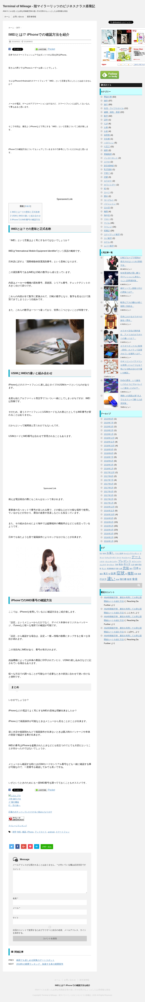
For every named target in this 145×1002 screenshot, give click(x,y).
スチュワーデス (110, 557)
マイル (107, 223)
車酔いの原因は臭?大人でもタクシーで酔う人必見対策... (131, 399)
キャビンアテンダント (131, 553)
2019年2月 (109, 430)
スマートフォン (63, 832)
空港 (135, 574)
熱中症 (107, 215)
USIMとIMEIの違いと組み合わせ (25, 216)
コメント (17, 869)
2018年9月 (109, 449)
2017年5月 (109, 488)
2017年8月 (109, 476)
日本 (136, 568)
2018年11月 (109, 442)
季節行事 (108, 97)
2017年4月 (109, 491)
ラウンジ (108, 227)
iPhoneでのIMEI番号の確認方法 (25, 219)
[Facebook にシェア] (9, 49)
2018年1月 (109, 468)
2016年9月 (109, 518)
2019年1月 (109, 434)
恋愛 (106, 177)
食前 (129, 579)
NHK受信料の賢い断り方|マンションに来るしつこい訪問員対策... (130, 277)
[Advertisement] (32, 180)
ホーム (7, 17)
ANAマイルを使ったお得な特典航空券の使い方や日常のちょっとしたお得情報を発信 (72, 990)
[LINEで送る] (41, 49)
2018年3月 (109, 465)
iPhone (30, 832)
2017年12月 (109, 472)
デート (136, 557)
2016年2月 (109, 537)
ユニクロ (103, 564)
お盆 (106, 131)
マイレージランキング (17, 826)
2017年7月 (109, 480)
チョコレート (126, 557)
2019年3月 (109, 426)
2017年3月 (109, 495)
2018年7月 (109, 457)
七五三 (107, 146)
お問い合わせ (18, 17)
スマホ (107, 162)
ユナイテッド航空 (112, 234)
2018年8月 (109, 453)
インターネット (111, 158)
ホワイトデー (110, 185)
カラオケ (108, 181)
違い (111, 578)
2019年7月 (109, 423)
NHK (104, 553)
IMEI (19, 832)
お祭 (106, 127)
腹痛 (139, 574)
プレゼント (124, 561)
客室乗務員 (111, 568)
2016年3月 (109, 533)
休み (121, 564)
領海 (117, 579)
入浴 (132, 564)
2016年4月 (109, 530)
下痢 (116, 564)
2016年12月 (109, 507)
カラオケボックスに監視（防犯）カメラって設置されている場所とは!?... (131, 350)
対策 (117, 568)
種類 (130, 573)
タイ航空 (108, 238)
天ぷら (104, 568)
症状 (121, 573)
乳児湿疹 (108, 169)
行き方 (103, 579)
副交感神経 (109, 165)
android (51, 832)
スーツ (107, 192)
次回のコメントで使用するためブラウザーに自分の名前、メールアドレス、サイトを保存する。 (49, 931)
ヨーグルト (109, 200)
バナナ (102, 561)
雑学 (14, 832)
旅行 (106, 104)
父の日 (107, 208)
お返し (110, 553)
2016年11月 (109, 510)
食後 (134, 579)
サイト (16, 917)
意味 (126, 568)
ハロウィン (109, 143)
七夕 (106, 123)
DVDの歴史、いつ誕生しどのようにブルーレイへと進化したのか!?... (131, 384)
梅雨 (106, 211)
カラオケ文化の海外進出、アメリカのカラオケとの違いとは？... (131, 334)
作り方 (127, 564)
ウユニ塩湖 (119, 553)
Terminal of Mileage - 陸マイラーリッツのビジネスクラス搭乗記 (49, 6)
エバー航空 (109, 246)
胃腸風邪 (108, 154)
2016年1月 (109, 541)
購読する (107, 85)
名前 (15, 898)
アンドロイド (41, 832)
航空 (106, 116)
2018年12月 (109, 438)
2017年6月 (109, 484)
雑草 (106, 150)
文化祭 (107, 139)
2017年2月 (109, 499)
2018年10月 (109, 446)
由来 (113, 573)
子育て (107, 173)
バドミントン (110, 204)
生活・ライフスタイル (114, 108)
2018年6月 (109, 461)
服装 (101, 574)
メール (16, 908)
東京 (105, 573)
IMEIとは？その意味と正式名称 (25, 212)
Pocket (51, 49)
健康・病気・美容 (112, 112)
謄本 (106, 196)
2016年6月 (109, 522)
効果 (136, 564)
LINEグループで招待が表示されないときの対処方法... (131, 261)
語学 (106, 120)
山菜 (120, 568)
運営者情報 (31, 17)
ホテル (107, 242)
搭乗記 (107, 230)
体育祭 (107, 135)
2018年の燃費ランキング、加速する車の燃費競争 (39, 964)
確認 (24, 832)
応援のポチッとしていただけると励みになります (30, 812)
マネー (107, 219)
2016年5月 (109, 526)
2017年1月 (109, 503)
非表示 (27, 206)
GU (101, 553)
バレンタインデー (111, 561)
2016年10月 (109, 514)
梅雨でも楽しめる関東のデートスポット (35, 960)
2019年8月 (109, 419)
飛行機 (123, 579)
